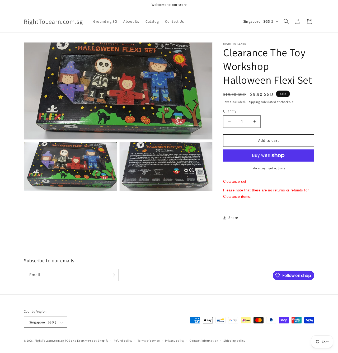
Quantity (229, 111)
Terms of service (149, 340)
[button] (286, 21)
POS (68, 341)
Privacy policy (175, 340)
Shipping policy (234, 340)
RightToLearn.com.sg (49, 341)
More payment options (268, 168)
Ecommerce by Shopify (92, 341)
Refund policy (123, 340)
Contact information (204, 340)
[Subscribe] (113, 275)
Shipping (253, 102)
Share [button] (233, 217)
